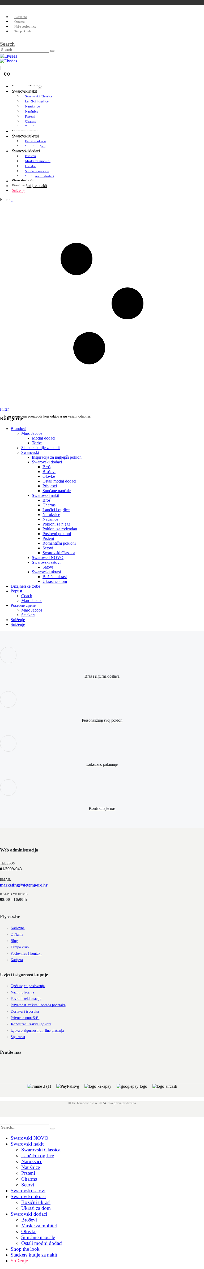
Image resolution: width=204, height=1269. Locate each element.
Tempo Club (22, 31)
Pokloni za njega (56, 524)
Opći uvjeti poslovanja (28, 986)
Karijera (17, 960)
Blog (14, 941)
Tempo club (20, 947)
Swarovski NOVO (47, 557)
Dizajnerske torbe (25, 586)
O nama (19, 22)
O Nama (17, 934)
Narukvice (32, 106)
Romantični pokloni (59, 543)
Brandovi (18, 428)
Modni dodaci (43, 438)
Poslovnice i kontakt (26, 954)
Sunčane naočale (37, 171)
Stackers (28, 615)
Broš (46, 466)
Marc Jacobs (31, 433)
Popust (16, 591)
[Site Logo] (8, 56)
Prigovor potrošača (25, 1018)
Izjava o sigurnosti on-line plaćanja (37, 1031)
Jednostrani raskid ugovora (31, 1024)
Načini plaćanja (22, 992)
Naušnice (31, 111)
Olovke (30, 166)
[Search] (52, 51)
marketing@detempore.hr (24, 885)
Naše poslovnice (25, 26)
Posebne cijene (23, 605)
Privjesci (49, 486)
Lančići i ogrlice (37, 101)
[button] (7, 44)
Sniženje (18, 190)
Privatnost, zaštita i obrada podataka (38, 1005)
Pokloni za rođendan (59, 529)
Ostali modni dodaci (39, 176)
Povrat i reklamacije (26, 999)
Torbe (37, 443)
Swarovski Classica (39, 96)
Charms (30, 121)
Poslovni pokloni (56, 533)
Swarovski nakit (24, 91)
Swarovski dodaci (26, 151)
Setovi (47, 548)
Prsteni (30, 116)
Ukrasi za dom (54, 581)
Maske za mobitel (37, 161)
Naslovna (18, 928)
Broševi (30, 156)
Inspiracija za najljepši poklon (57, 457)
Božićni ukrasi (35, 141)
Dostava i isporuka (25, 1011)
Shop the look (25, 1249)
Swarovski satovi (46, 562)
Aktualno (20, 17)
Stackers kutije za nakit (29, 185)
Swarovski (30, 452)
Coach (26, 595)
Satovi (47, 567)
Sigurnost (18, 1037)
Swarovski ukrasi (25, 136)
